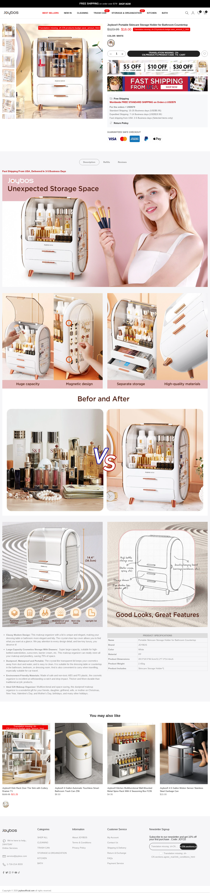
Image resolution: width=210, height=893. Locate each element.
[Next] (97, 71)
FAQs (110, 858)
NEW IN (68, 13)
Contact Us (112, 842)
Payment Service (115, 863)
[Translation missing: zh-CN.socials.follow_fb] (3, 872)
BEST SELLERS (50, 13)
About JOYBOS (79, 837)
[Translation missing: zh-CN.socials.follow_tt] (19, 872)
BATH (165, 13)
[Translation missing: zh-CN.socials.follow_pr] (13, 872)
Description (89, 162)
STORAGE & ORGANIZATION (128, 12)
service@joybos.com (17, 856)
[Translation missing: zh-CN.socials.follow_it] (10, 872)
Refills (106, 162)
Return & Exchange (116, 853)
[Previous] (21, 71)
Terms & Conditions (81, 842)
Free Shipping (121, 98)
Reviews (122, 162)
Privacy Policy (79, 848)
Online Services (10, 848)
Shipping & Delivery (116, 848)
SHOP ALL (42, 837)
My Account (113, 837)
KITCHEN (152, 13)
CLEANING (82, 13)
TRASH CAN (101, 12)
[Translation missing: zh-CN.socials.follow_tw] (7, 872)
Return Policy (121, 123)
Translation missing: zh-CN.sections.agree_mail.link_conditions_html (173, 855)
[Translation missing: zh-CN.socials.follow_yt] (16, 872)
